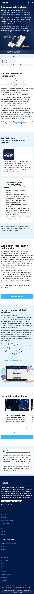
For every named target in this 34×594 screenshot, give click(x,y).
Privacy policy (5, 523)
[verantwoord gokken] (29, 2)
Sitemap (3, 534)
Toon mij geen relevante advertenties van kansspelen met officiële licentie (17, 591)
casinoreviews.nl (20, 122)
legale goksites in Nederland (20, 83)
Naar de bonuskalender (13, 360)
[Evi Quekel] (9, 61)
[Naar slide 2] (17, 432)
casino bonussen (22, 319)
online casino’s (16, 14)
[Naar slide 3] (19, 432)
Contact (3, 531)
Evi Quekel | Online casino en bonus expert (18, 452)
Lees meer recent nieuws (17, 437)
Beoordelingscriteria (7, 520)
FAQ (2, 529)
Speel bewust (5, 526)
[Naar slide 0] (14, 432)
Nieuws (3, 512)
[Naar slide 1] (16, 432)
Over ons (4, 515)
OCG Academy (13, 200)
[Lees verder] (17, 415)
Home (2, 52)
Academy (4, 517)
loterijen (25, 117)
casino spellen (16, 263)
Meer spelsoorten (17, 296)
